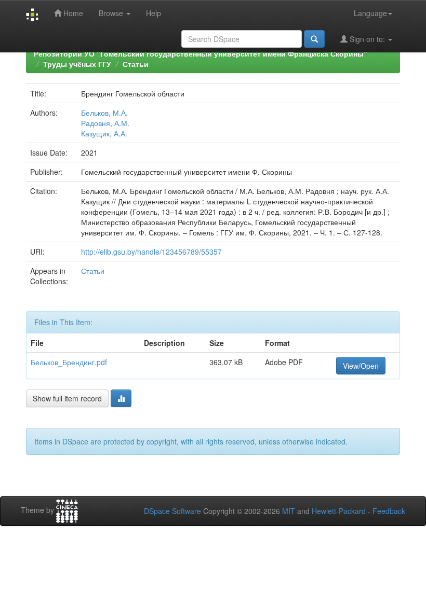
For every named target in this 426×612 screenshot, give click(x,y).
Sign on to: (367, 39)
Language (370, 13)
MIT (288, 511)
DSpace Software (172, 511)
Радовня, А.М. (105, 123)
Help (153, 13)
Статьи (136, 64)
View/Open (361, 365)
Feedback (388, 511)
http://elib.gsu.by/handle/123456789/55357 (151, 251)
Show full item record (67, 398)
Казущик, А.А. (104, 133)
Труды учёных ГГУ (77, 64)
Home (72, 13)
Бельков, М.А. (104, 112)
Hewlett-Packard (339, 511)
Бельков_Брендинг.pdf (69, 362)
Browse (112, 13)
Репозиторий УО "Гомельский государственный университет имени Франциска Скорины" (200, 53)
